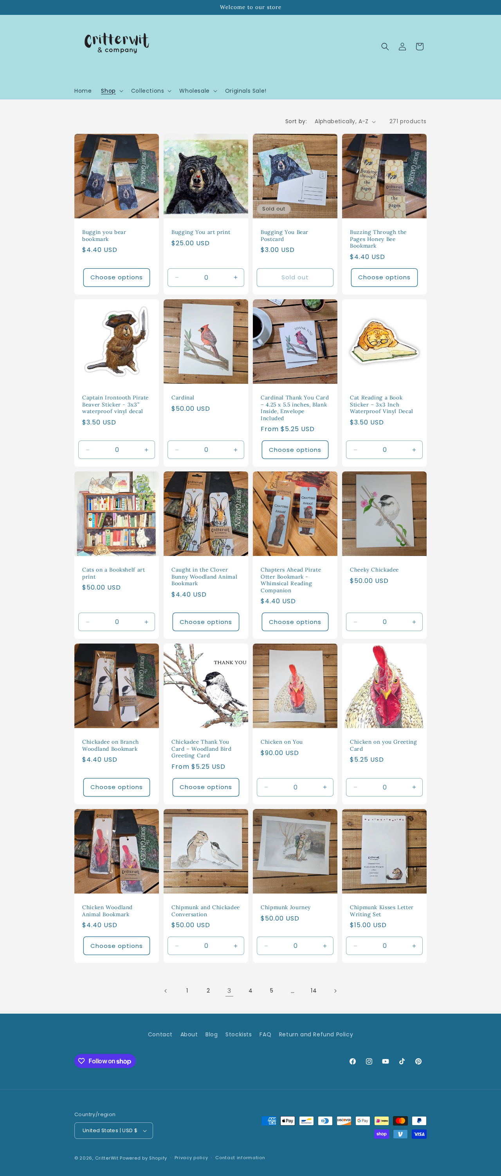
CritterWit (107, 1158)
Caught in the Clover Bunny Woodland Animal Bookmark (204, 576)
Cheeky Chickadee (374, 569)
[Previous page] (166, 991)
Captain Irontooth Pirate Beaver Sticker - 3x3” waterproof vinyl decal (115, 404)
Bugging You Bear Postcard (284, 236)
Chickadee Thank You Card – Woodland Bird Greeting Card (201, 749)
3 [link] (229, 990)
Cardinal (183, 397)
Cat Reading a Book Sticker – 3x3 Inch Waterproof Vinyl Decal (381, 404)
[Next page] (335, 991)
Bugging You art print (200, 232)
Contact (160, 1034)
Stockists (238, 1034)
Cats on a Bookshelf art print (113, 573)
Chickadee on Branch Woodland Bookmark (110, 745)
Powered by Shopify (143, 1158)
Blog (211, 1034)
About (189, 1034)
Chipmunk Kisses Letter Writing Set (382, 911)
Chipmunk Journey (286, 907)
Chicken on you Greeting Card (383, 745)
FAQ (265, 1034)
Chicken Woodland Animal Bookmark (107, 911)
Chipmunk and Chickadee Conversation (205, 911)
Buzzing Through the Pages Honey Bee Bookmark (378, 239)
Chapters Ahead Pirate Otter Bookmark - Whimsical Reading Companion (291, 580)
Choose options (116, 277)
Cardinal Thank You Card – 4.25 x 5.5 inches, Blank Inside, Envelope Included (295, 408)
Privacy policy (191, 1157)
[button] (111, 91)
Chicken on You (282, 742)
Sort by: (296, 121)
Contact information (240, 1157)
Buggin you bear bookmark (104, 236)
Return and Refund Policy (316, 1034)
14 (314, 990)
